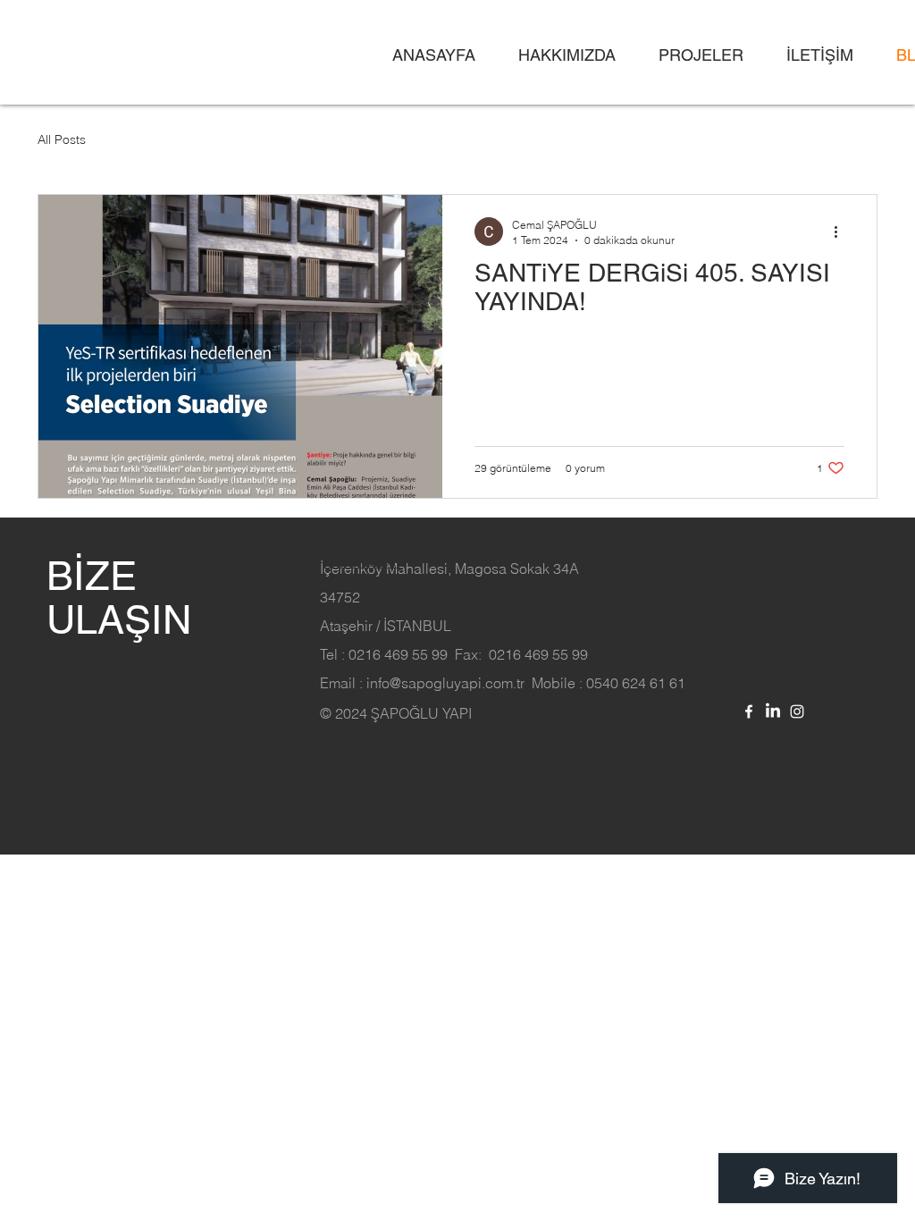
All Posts (62, 139)
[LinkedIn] (773, 711)
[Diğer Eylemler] (841, 231)
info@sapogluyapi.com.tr (445, 683)
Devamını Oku (363, 562)
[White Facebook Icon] (749, 711)
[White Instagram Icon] (797, 711)
